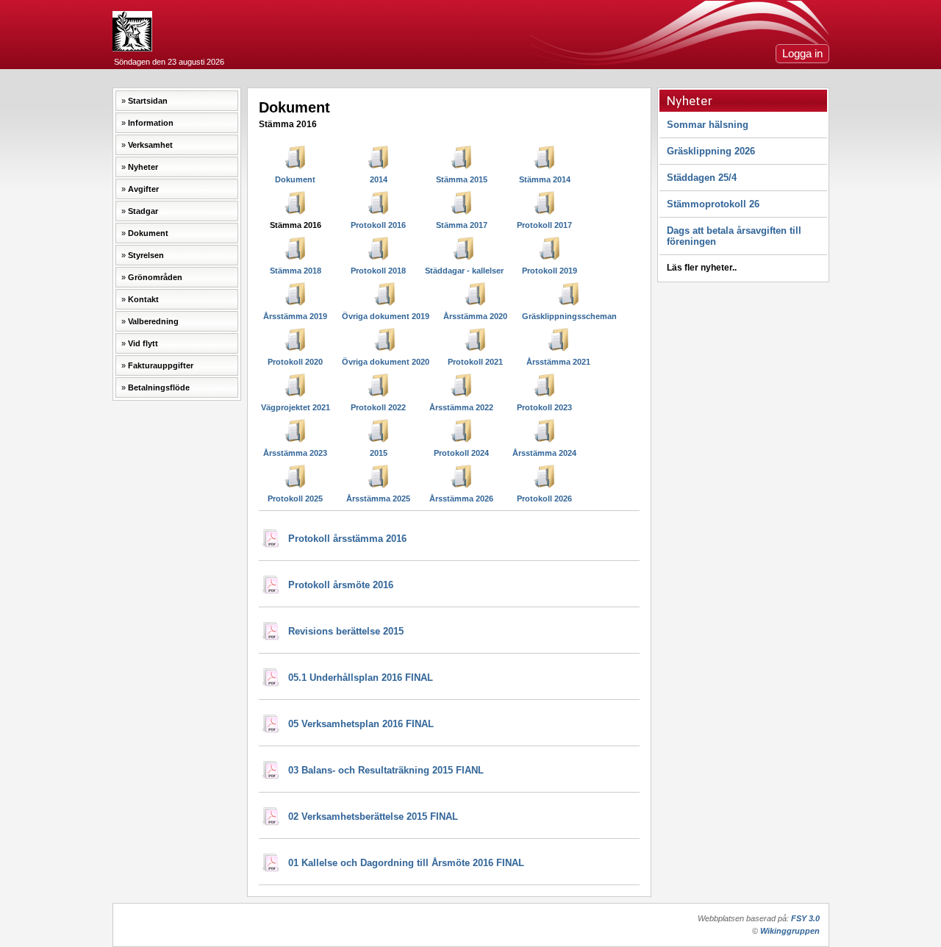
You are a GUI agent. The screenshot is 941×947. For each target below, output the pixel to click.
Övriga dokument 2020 (385, 361)
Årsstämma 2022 (461, 407)
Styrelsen (146, 255)
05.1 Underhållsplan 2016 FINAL (360, 677)
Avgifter (143, 189)
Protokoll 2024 (461, 453)
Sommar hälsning (707, 124)
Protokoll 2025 (295, 498)
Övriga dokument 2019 (385, 316)
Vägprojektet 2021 (295, 407)
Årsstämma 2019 (295, 316)
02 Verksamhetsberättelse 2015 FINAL (373, 816)
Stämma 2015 (461, 179)
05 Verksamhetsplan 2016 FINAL (361, 723)
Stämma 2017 (461, 225)
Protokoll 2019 (549, 270)
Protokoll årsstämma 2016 (347, 538)
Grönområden (155, 277)
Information (150, 122)
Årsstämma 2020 (475, 316)
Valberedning (153, 321)
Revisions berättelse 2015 (346, 631)
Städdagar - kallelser (464, 270)
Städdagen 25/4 (702, 177)
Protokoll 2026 (544, 498)
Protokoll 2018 (378, 270)
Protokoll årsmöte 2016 (340, 584)
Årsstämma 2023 (295, 453)
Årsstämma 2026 (461, 498)
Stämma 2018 (295, 270)
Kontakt (143, 299)
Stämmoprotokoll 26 (713, 204)
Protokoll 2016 (378, 225)
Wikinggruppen (790, 930)
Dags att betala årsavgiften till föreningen (734, 236)
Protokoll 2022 (378, 407)
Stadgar (143, 211)
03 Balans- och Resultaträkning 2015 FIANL (386, 770)
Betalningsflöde (159, 387)
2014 (378, 179)
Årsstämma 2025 (378, 498)
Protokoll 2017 (544, 225)
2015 (378, 453)
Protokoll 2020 (295, 361)
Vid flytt (143, 343)
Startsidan (148, 100)
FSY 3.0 (805, 918)
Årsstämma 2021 (558, 361)
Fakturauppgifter (160, 365)
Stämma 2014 (544, 179)
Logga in (802, 54)
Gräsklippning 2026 (711, 151)
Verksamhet (150, 144)
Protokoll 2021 (475, 361)
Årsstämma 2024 (544, 453)
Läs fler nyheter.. (702, 267)
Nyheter (143, 166)
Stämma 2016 (295, 225)
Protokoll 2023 (544, 407)
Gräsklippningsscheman (569, 316)
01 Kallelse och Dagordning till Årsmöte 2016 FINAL (406, 862)
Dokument (148, 233)
